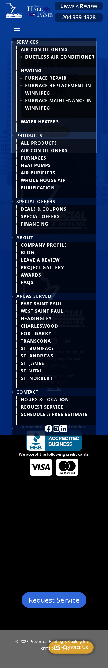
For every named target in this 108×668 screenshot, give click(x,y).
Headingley (36, 319)
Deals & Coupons (43, 209)
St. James (32, 363)
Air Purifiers (38, 173)
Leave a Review (40, 260)
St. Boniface (37, 348)
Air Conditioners (44, 150)
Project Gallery (42, 267)
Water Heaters (40, 122)
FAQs (27, 282)
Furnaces (33, 158)
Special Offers (35, 201)
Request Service (42, 407)
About (24, 238)
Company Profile (44, 245)
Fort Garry (36, 333)
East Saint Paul (41, 304)
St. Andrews (37, 356)
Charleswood (39, 326)
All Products (39, 143)
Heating (31, 71)
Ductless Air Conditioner (60, 57)
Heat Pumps (36, 165)
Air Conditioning (44, 49)
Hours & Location (45, 399)
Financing (34, 224)
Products (29, 135)
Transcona (36, 341)
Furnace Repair (46, 78)
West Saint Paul (42, 311)
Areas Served (34, 296)
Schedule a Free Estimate (54, 414)
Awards (31, 275)
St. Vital (31, 371)
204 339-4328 (79, 17)
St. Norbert (37, 378)
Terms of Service (54, 648)
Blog (27, 253)
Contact (27, 392)
